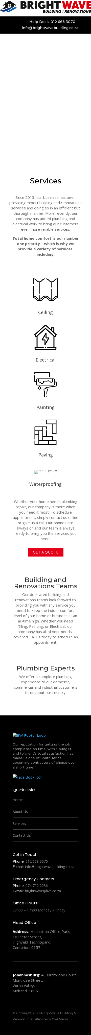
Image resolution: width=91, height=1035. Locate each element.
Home (18, 799)
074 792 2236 (37, 885)
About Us (20, 811)
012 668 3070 (37, 861)
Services (19, 823)
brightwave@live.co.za (43, 890)
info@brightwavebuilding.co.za (50, 28)
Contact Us (22, 835)
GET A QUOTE (29, 133)
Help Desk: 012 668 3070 (52, 21)
